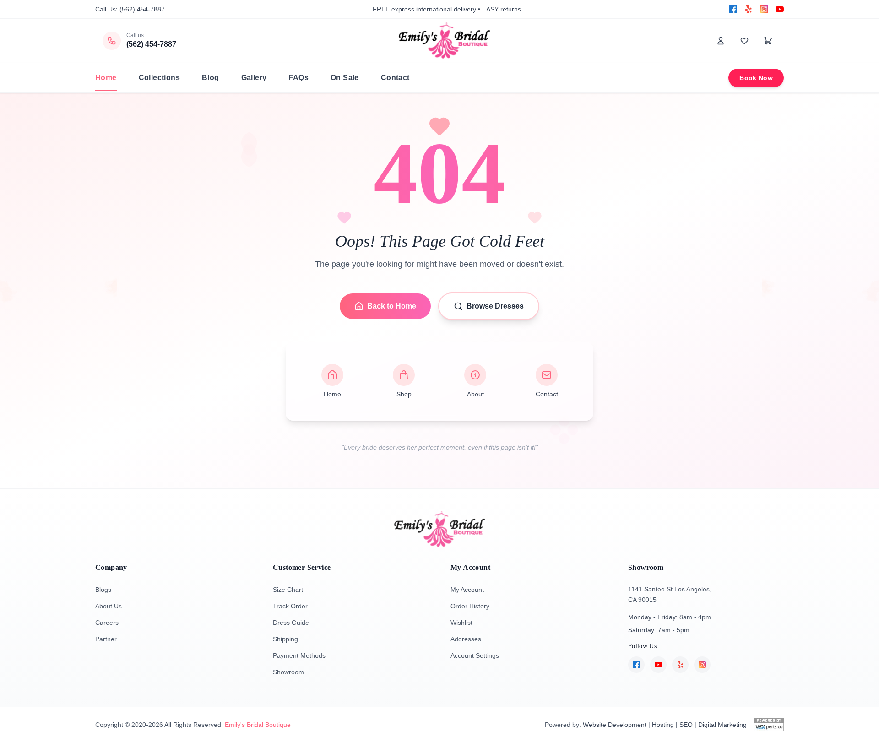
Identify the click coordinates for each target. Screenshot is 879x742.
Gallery (254, 77)
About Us (108, 606)
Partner (106, 639)
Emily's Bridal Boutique (258, 724)
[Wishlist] (744, 40)
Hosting (663, 724)
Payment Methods (299, 655)
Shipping (285, 639)
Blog (210, 77)
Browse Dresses (495, 306)
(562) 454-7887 (142, 9)
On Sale (345, 77)
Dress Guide (291, 622)
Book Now (756, 77)
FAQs (298, 77)
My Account (467, 589)
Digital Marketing (722, 724)
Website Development (614, 724)
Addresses (465, 639)
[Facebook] (733, 9)
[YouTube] (780, 9)
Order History (469, 606)
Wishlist (461, 622)
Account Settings (474, 655)
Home (106, 77)
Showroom (288, 672)
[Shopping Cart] (768, 40)
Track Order (290, 606)
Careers (107, 622)
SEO (686, 724)
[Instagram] (764, 9)
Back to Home (391, 306)
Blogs (103, 589)
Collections (159, 77)
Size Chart (288, 589)
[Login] (720, 40)
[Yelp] (748, 9)
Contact (395, 77)
